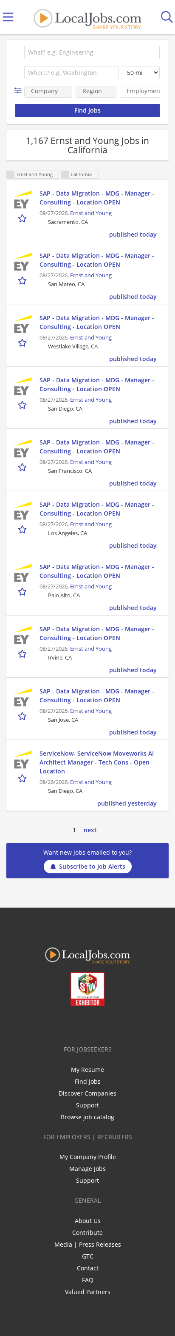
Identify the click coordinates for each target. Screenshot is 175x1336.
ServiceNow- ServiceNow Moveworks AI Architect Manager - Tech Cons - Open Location (97, 762)
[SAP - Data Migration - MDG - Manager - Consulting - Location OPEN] (23, 199)
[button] (19, 90)
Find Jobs (88, 1081)
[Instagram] (110, 1024)
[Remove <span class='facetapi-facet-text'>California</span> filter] (65, 174)
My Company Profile (87, 1157)
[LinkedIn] (82, 1024)
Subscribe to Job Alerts (92, 866)
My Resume (87, 1069)
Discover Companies (87, 1093)
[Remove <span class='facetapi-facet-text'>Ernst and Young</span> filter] (10, 174)
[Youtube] (96, 1024)
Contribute (87, 1232)
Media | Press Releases (87, 1244)
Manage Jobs (87, 1169)
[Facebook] (54, 1024)
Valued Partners (87, 1292)
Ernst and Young (91, 213)
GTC (87, 1256)
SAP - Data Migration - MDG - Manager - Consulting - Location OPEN (97, 197)
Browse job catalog (87, 1117)
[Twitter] (68, 1024)
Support (87, 1105)
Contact (88, 1268)
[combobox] (92, 52)
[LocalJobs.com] (87, 17)
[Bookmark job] (23, 218)
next (90, 830)
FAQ (87, 1280)
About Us (88, 1221)
